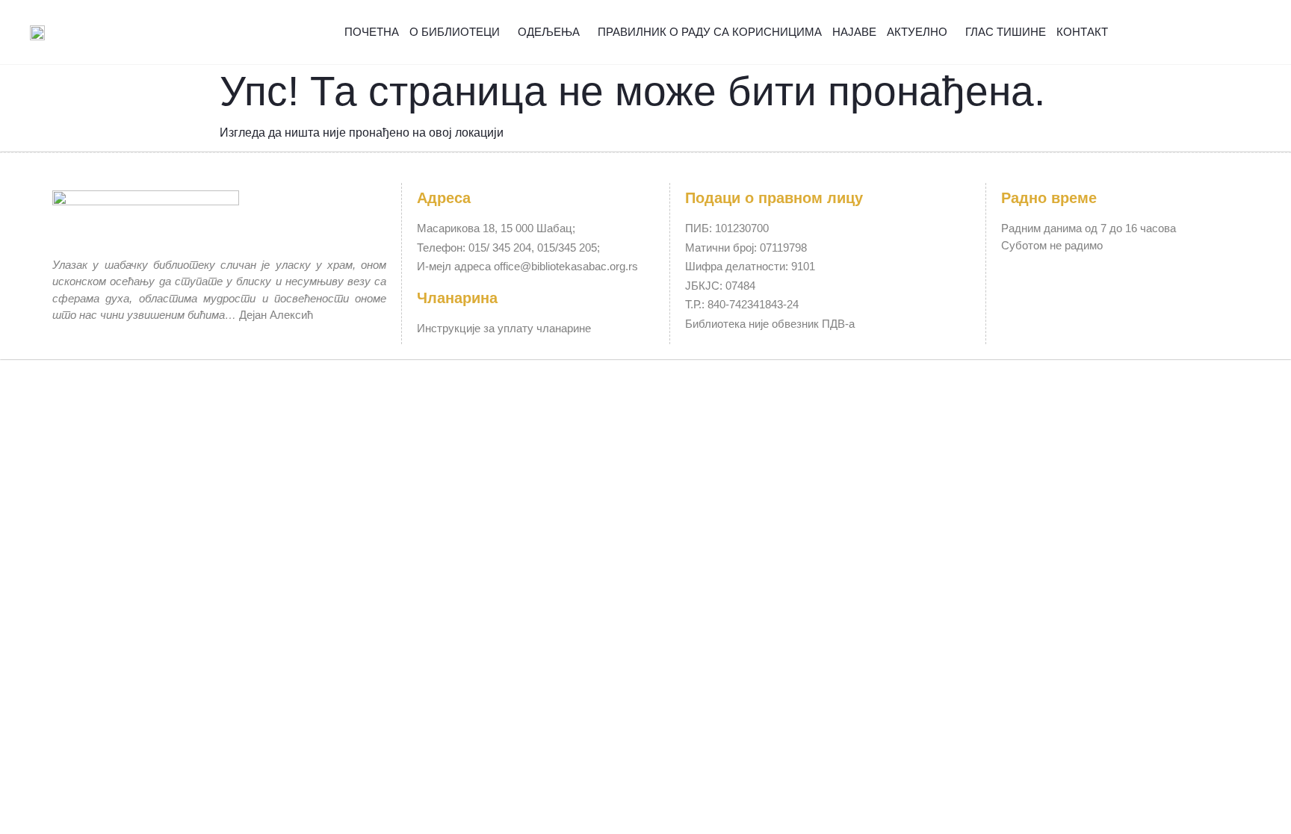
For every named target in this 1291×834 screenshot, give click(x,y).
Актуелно (917, 31)
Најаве (854, 31)
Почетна (371, 31)
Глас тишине (1005, 31)
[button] (1244, 32)
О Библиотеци (454, 31)
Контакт (1082, 31)
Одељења (549, 31)
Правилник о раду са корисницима (710, 31)
